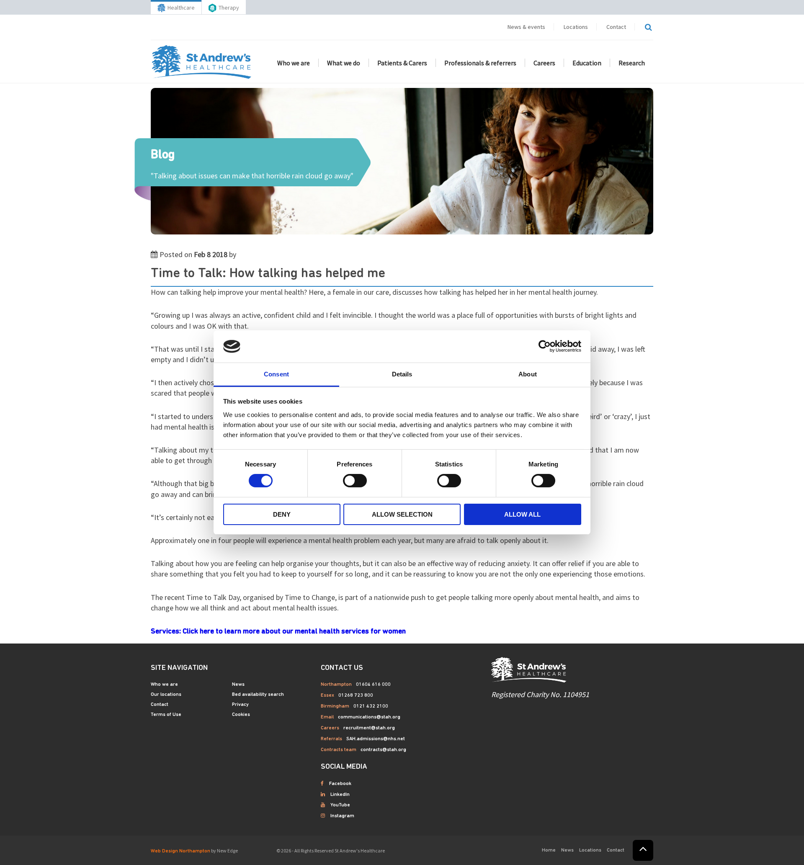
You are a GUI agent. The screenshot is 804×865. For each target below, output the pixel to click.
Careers (544, 63)
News (238, 684)
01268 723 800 (355, 695)
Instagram (342, 816)
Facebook (340, 783)
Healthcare (181, 7)
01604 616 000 (373, 684)
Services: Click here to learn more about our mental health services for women (278, 632)
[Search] (648, 27)
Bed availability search (258, 694)
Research (631, 63)
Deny (282, 514)
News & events (526, 27)
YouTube (340, 805)
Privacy (240, 704)
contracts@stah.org (383, 749)
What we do (343, 63)
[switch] (355, 480)
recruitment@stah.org (369, 728)
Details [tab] (402, 374)
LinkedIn (340, 794)
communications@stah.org (369, 717)
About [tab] (527, 374)
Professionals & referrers (480, 63)
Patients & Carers (402, 63)
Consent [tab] (276, 374)
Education (586, 63)
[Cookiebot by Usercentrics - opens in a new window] (544, 346)
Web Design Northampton (180, 851)
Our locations (166, 694)
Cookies (241, 714)
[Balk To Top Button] (643, 850)
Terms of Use (166, 714)
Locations (576, 27)
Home (549, 850)
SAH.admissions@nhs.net (375, 738)
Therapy (229, 7)
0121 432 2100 (370, 706)
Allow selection (402, 514)
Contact (616, 27)
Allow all (522, 514)
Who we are (293, 63)
